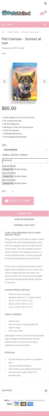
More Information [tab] (24, 219)
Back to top (23, 414)
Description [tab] (24, 214)
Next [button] (44, 81)
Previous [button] (4, 81)
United (9, 400)
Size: (4, 145)
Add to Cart (20, 200)
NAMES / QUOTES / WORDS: (15, 155)
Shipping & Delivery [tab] (24, 225)
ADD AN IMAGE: (9, 166)
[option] (24, 81)
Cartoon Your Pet (13, 32)
